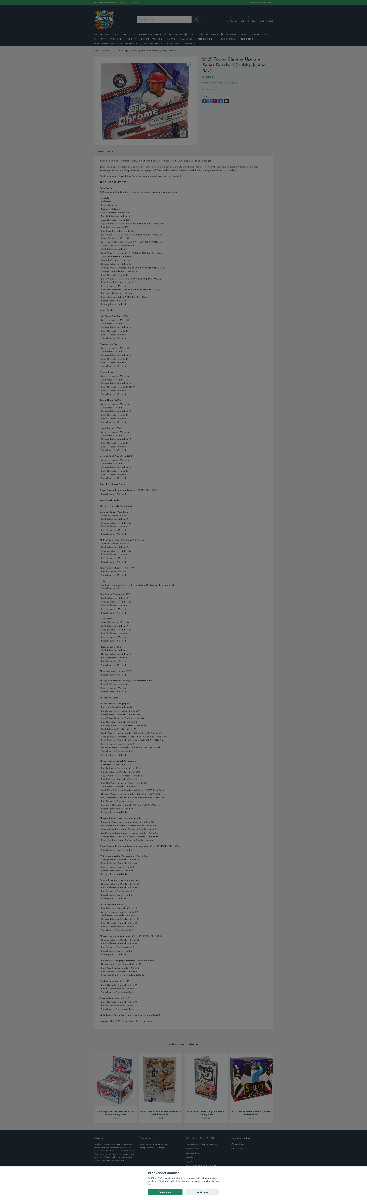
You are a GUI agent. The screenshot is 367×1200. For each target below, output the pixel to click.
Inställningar (202, 1192)
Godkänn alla (165, 1192)
